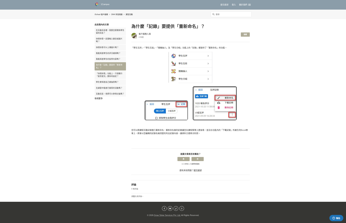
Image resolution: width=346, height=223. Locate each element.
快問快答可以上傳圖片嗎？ (107, 47)
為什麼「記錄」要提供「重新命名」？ (109, 66)
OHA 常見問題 (116, 14)
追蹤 (245, 34)
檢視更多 (99, 98)
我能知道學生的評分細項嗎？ (108, 53)
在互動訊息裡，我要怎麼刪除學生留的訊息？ (110, 31)
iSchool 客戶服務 (101, 14)
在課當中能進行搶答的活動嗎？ (109, 88)
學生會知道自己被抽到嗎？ (107, 82)
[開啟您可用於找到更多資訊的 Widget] (336, 218)
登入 (135, 196)
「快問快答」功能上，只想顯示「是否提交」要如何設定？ (109, 74)
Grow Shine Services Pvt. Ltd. (167, 215)
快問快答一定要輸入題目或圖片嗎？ (109, 40)
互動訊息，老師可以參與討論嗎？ (110, 94)
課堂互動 (129, 14)
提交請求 (224, 5)
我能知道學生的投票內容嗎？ (108, 59)
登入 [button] (234, 5)
